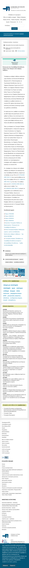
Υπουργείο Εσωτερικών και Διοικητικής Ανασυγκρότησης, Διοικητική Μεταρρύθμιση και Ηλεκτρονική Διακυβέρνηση (15, 410)
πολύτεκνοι (6, 293)
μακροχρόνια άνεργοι (15, 293)
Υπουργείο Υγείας (8, 413)
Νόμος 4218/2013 (9, 218)
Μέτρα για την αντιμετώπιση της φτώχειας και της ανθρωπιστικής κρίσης (11, 521)
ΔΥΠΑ (4, 295)
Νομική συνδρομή (5, 523)
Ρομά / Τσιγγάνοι (5, 478)
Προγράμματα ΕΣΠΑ (6, 422)
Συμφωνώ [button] (12, 565)
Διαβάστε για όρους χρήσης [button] (9, 561)
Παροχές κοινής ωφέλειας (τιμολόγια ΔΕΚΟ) (10, 509)
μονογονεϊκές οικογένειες (14, 295)
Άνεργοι (3, 466)
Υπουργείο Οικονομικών (9, 415)
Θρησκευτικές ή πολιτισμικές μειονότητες (10, 476)
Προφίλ (3, 428)
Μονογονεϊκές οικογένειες (7, 480)
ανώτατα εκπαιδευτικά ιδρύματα (11, 259)
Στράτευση (4, 525)
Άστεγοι (3, 464)
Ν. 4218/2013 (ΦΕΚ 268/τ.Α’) (17, 184)
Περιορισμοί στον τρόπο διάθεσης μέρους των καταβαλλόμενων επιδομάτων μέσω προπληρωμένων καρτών (13, 380)
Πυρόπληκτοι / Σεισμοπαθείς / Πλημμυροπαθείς (11, 489)
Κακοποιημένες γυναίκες (7, 482)
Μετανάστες (4, 485)
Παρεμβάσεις (4, 429)
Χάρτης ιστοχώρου (15, 19)
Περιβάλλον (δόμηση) (6, 511)
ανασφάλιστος (12, 300)
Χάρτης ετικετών (6, 19)
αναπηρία (6, 288)
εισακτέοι (21, 259)
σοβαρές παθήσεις (9, 262)
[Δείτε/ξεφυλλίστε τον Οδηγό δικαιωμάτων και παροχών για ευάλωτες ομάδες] (7, 276)
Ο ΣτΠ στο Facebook (6, 449)
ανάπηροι (20, 288)
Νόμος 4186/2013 (9, 216)
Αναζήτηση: (7, 25)
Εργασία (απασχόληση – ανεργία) (8, 507)
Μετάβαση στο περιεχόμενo (14, 14)
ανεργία (5, 300)
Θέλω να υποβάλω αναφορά (9, 17)
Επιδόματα (4, 513)
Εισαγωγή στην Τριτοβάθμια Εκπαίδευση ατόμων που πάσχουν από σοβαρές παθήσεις (13, 68)
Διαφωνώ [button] (5, 565)
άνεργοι (12, 291)
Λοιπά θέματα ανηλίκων (6, 517)
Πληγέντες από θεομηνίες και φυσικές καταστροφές (12, 487)
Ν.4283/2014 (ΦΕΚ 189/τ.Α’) (12, 188)
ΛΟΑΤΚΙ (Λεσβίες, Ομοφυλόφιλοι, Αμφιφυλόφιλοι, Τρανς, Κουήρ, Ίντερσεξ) (11, 494)
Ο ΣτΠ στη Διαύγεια (6, 452)
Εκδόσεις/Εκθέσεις (5, 431)
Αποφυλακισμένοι (5, 472)
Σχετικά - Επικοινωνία (11, 22)
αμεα (13, 288)
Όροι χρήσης (23, 19)
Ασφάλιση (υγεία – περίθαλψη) (8, 518)
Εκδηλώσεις (4, 433)
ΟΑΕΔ (18, 291)
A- (21, 22)
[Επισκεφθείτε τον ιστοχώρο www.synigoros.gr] (21, 276)
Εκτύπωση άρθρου (21, 51)
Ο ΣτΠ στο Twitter (5, 451)
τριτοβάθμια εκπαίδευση (19, 262)
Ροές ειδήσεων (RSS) (6, 426)
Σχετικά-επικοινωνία (6, 447)
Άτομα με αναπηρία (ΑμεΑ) (7, 467)
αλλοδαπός (6, 298)
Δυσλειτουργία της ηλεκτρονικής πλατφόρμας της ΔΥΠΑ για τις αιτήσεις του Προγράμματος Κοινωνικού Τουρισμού (14, 326)
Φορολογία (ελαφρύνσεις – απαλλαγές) (9, 502)
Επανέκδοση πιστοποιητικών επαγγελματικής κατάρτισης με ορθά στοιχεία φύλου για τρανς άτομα (13, 320)
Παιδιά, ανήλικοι (5, 491)
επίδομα (6, 291)
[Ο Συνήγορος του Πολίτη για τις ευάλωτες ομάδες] (14, 11)
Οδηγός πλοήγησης (21, 17)
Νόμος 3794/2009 (9, 213)
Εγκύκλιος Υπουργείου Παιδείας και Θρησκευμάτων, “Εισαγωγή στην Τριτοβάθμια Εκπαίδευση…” (13, 225)
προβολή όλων (15, 280)
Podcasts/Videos (5, 435)
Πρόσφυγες (4, 484)
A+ (17, 22)
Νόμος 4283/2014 (9, 220)
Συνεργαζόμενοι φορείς (6, 424)
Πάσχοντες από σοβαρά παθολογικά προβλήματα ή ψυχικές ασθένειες (15, 254)
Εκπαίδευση (7, 250)
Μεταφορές (4, 529)
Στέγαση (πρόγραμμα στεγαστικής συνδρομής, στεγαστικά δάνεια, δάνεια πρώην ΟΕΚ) (11, 505)
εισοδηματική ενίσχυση (16, 298)
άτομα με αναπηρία (10, 285)
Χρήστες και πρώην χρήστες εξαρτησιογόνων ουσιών (12, 474)
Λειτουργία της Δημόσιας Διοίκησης (9, 527)
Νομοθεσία (4, 437)
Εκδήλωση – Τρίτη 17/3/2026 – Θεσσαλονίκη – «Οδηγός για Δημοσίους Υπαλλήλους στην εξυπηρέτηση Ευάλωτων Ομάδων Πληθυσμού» (14, 337)
